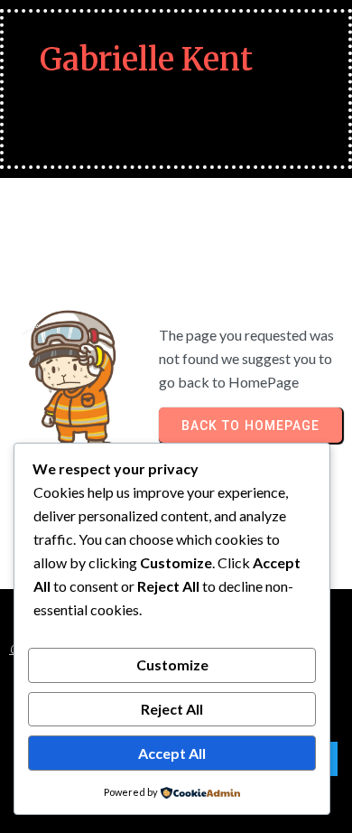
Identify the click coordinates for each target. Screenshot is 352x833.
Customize (172, 664)
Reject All (172, 708)
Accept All (172, 753)
